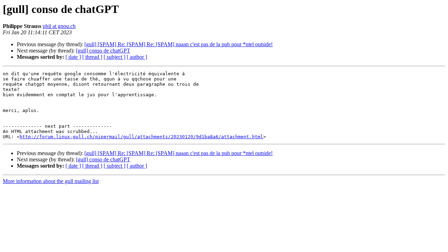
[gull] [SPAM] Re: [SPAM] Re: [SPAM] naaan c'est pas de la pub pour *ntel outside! (178, 44)
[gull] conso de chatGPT (103, 51)
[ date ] (73, 57)
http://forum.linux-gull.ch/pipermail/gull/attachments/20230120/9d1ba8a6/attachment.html (141, 136)
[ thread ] (92, 57)
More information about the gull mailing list (51, 181)
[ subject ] (114, 57)
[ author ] (137, 57)
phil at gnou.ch (59, 26)
